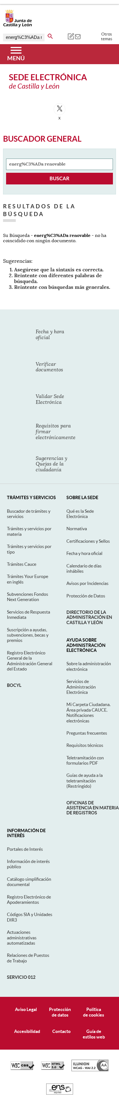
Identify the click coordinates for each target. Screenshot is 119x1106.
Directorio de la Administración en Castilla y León (89, 617)
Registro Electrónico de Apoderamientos (29, 899)
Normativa (76, 528)
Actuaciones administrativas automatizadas (22, 937)
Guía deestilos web (94, 1034)
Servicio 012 (21, 977)
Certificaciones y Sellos (88, 541)
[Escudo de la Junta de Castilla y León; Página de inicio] (17, 26)
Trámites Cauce (21, 564)
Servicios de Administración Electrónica (81, 687)
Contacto (61, 1031)
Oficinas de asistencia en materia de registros (92, 807)
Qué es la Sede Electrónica (80, 514)
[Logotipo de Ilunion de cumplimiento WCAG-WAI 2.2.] (89, 1070)
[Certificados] (59, 1093)
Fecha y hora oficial (84, 553)
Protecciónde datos (60, 1012)
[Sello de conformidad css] (22, 1068)
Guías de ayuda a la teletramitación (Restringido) (84, 781)
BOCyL (14, 685)
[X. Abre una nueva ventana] (59, 109)
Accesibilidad (27, 1031)
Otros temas (106, 36)
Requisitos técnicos (84, 745)
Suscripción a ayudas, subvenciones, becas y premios (27, 635)
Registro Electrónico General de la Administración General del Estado (29, 660)
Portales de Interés (25, 849)
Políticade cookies (93, 1012)
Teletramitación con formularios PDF (85, 760)
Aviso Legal (26, 1009)
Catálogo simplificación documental (29, 882)
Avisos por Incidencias (87, 583)
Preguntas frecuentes (86, 732)
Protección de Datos (85, 595)
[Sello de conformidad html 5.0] (53, 1068)
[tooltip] (70, 36)
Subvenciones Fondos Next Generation (27, 597)
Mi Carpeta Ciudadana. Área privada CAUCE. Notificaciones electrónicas (88, 712)
